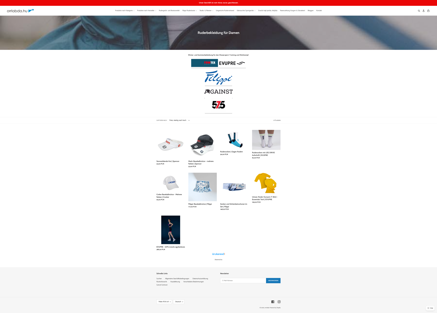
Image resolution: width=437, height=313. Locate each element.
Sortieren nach (161, 120)
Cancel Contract (162, 284)
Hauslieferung (175, 281)
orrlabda (267, 308)
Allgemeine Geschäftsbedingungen (177, 278)
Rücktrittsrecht (161, 281)
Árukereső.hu (218, 259)
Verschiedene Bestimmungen (193, 281)
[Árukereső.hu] (218, 255)
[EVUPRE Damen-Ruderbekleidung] (218, 66)
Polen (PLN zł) (164, 301)
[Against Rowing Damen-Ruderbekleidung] (218, 96)
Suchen (159, 278)
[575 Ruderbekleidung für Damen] (218, 111)
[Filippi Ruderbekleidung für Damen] (218, 84)
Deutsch (178, 301)
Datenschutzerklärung (200, 278)
